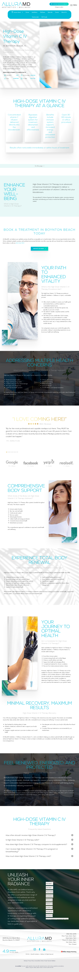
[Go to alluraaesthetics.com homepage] (17, 5)
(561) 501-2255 (50, 967)
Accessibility (37, 961)
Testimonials (35, 17)
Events (57, 12)
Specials (50, 12)
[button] (71, 5)
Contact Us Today (38, 248)
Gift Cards (44, 17)
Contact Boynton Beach (60, 4)
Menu (75, 5)
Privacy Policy (31, 961)
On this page (39, 166)
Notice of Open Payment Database (48, 961)
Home (27, 12)
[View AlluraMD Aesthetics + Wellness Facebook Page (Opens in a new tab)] (39, 949)
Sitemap (25, 961)
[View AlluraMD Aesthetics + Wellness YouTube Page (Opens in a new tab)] (44, 949)
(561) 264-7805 (20, 243)
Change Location (59, 7)
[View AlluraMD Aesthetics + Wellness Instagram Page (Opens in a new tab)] (34, 949)
